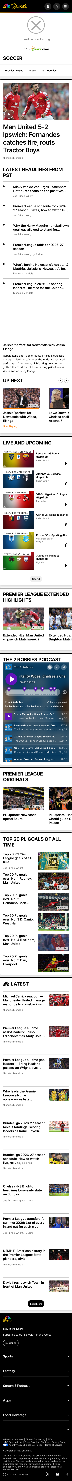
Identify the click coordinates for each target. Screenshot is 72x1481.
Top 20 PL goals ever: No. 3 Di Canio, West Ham (18, 919)
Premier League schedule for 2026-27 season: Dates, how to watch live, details (40, 208)
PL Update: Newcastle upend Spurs (20, 817)
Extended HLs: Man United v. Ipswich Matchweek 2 (23, 637)
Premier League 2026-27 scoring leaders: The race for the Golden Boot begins (37, 286)
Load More (36, 1303)
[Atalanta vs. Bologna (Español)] (18, 479)
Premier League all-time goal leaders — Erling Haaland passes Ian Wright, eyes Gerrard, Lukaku (24, 1064)
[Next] (66, 380)
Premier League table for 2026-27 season (38, 247)
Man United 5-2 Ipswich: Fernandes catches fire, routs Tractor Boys (31, 138)
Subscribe (10, 1342)
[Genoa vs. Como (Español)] (18, 520)
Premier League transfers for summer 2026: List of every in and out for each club (24, 1223)
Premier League (14, 70)
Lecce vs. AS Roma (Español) (47, 455)
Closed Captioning (35, 1439)
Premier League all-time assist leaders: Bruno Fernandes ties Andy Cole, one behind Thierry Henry (22, 1032)
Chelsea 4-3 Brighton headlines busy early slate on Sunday (22, 1190)
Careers (19, 1439)
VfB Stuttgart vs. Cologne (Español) (51, 496)
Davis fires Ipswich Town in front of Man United (23, 1284)
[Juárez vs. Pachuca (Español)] (18, 561)
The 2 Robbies (48, 70)
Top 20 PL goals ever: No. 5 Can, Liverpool (15, 960)
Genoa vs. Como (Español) (52, 514)
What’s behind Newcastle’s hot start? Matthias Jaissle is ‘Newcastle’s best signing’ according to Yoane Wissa (41, 267)
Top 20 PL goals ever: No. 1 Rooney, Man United (17, 878)
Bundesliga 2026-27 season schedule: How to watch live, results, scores (24, 1159)
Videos (32, 70)
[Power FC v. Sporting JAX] (18, 540)
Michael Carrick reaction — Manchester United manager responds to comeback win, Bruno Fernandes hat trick (24, 1000)
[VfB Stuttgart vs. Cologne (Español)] (18, 499)
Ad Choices (43, 1442)
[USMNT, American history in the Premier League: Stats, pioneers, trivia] (59, 1254)
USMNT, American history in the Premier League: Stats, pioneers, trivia (24, 1255)
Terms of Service (53, 1445)
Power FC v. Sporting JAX (51, 535)
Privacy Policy (59, 1442)
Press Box (29, 1442)
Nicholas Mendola (13, 157)
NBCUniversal (24, 1450)
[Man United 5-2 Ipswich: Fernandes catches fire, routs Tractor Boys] (36, 101)
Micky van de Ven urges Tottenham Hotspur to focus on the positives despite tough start (39, 189)
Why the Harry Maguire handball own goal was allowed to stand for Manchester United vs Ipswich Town (41, 227)
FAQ (50, 1439)
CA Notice (37, 1445)
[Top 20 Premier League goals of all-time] (53, 861)
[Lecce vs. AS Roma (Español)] (18, 458)
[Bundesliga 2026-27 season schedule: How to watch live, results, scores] (59, 1158)
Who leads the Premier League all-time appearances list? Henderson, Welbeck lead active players (22, 1095)
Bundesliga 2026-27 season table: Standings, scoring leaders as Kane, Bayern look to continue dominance (24, 1127)
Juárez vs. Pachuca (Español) (47, 557)
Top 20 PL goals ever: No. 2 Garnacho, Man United (15, 899)
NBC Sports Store (13, 1442)
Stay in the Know (13, 1328)
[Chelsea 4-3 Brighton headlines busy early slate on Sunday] (59, 1190)
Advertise (8, 1439)
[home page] (15, 6)
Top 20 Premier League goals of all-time (17, 858)
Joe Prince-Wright (23, 195)
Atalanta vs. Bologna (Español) (48, 475)
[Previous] (60, 380)
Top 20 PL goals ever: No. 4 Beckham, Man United (19, 940)
